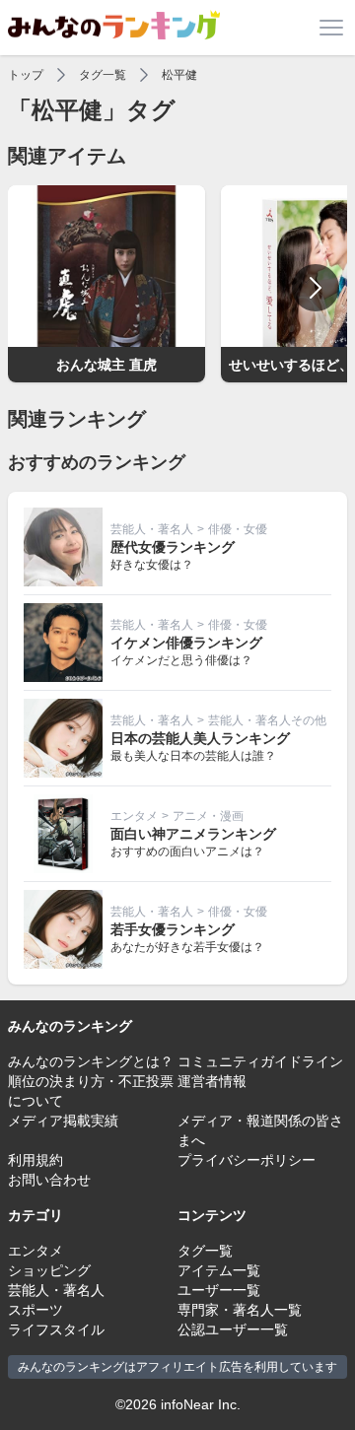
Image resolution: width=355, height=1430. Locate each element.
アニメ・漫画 (208, 816)
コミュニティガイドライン (260, 1061)
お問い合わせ (49, 1180)
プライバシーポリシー (247, 1160)
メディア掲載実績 (63, 1120)
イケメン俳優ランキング (186, 642)
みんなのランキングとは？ (91, 1061)
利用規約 (35, 1160)
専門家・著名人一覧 (240, 1310)
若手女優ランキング (172, 929)
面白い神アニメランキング (193, 834)
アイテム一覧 (219, 1270)
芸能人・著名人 (151, 529)
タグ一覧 (102, 75)
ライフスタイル (56, 1329)
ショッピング (49, 1270)
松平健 (179, 75)
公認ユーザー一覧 (233, 1329)
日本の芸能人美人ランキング (200, 738)
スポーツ (35, 1310)
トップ (25, 75)
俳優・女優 (237, 529)
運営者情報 (212, 1081)
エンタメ (134, 816)
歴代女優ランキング (172, 547)
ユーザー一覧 (219, 1290)
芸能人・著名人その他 (267, 720)
